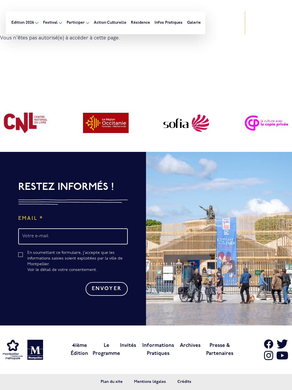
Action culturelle (110, 23)
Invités (128, 345)
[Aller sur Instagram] (226, 27)
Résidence (140, 23)
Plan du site (112, 382)
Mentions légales (150, 382)
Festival (50, 23)
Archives (190, 345)
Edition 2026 (22, 23)
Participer (76, 23)
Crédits (184, 382)
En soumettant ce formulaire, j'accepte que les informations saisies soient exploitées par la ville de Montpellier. (75, 261)
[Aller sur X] (237, 18)
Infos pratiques (168, 23)
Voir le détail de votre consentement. (62, 270)
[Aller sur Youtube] (237, 27)
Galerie (194, 23)
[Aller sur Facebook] (226, 18)
